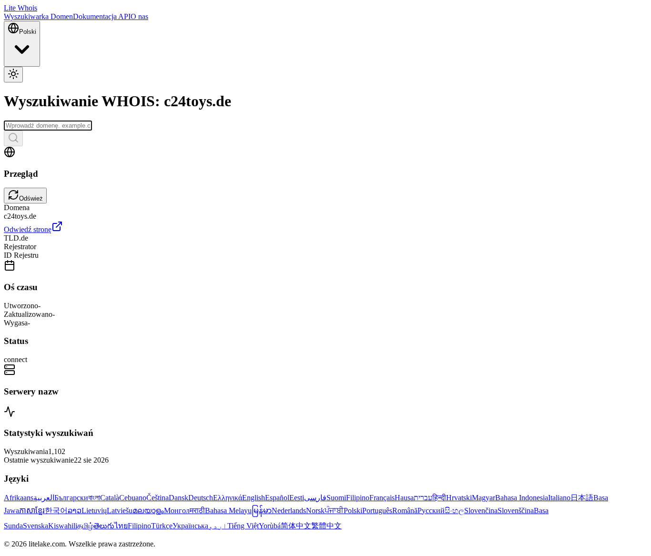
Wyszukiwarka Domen (38, 16)
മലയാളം (148, 510)
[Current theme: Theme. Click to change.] (13, 74)
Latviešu (119, 510)
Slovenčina (481, 510)
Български (71, 498)
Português (377, 510)
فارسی (315, 498)
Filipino (357, 498)
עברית (423, 498)
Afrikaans (18, 498)
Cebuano (132, 498)
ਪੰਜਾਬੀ (334, 510)
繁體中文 (326, 526)
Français (382, 498)
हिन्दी (439, 498)
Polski (353, 510)
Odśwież (31, 198)
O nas (139, 16)
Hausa (404, 498)
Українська (190, 526)
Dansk (178, 498)
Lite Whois (20, 8)
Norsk (315, 510)
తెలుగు (103, 526)
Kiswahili (62, 526)
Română (404, 510)
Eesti (296, 498)
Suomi (336, 498)
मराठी (197, 510)
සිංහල (454, 510)
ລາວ (74, 510)
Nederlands (289, 510)
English (253, 498)
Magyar (483, 498)
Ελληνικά (227, 498)
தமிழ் (85, 526)
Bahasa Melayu (228, 510)
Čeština (157, 498)
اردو (217, 526)
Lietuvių (94, 510)
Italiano (559, 498)
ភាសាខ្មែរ (32, 510)
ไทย (121, 526)
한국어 (56, 510)
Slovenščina (516, 510)
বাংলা (94, 498)
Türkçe (162, 526)
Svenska (35, 526)
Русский (431, 510)
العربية (43, 498)
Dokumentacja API (102, 16)
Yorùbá (270, 526)
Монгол (177, 510)
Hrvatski (459, 498)
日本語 (581, 498)
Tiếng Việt (243, 526)
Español (277, 498)
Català (109, 498)
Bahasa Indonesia (521, 498)
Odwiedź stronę (27, 229)
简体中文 (296, 526)
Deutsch (200, 498)
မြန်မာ (262, 510)
